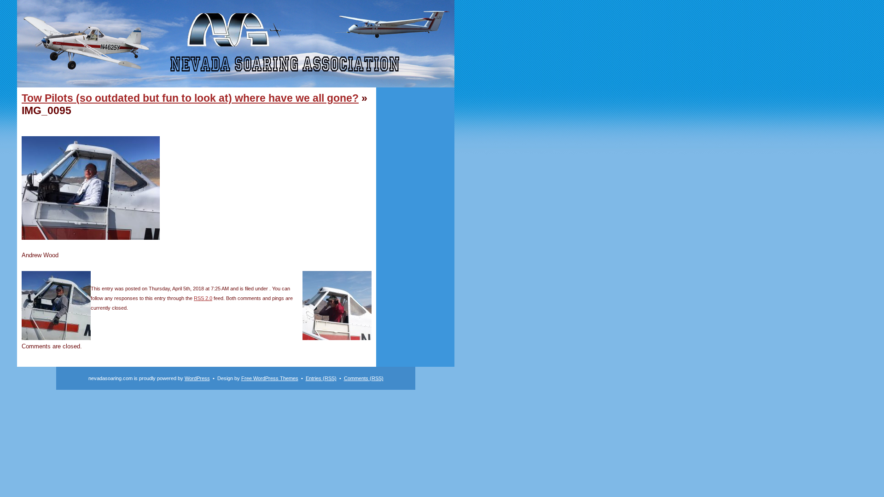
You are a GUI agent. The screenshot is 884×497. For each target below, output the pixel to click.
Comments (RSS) (364, 378)
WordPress (197, 378)
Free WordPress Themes (269, 378)
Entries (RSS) (321, 378)
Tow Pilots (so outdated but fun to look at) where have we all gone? (190, 98)
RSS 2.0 (203, 298)
